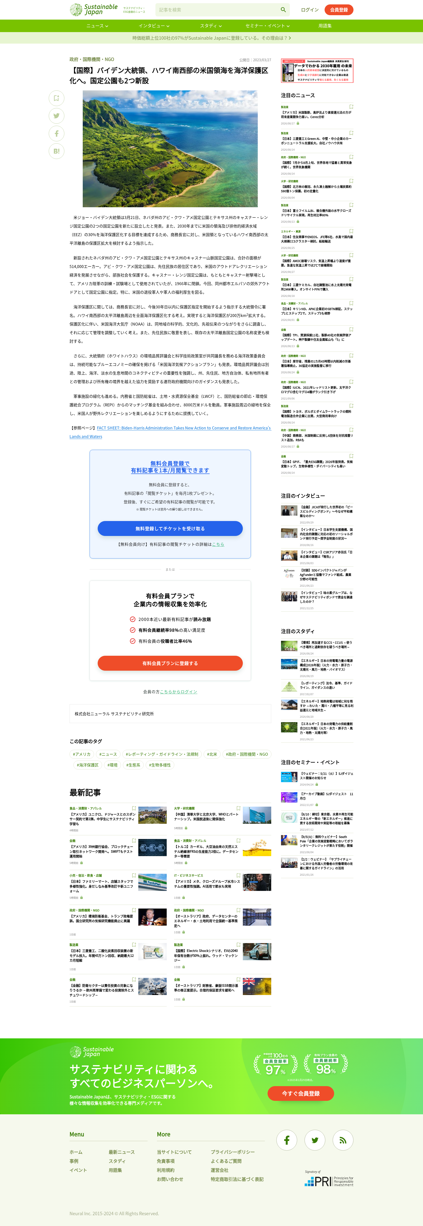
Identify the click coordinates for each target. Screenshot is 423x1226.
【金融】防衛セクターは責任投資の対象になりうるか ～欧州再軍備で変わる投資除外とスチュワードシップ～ (102, 990)
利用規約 (166, 1170)
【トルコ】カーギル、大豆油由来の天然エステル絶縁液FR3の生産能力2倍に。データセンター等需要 (206, 851)
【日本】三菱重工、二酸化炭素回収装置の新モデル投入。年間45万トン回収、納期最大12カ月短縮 (102, 955)
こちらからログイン (178, 691)
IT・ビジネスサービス (188, 875)
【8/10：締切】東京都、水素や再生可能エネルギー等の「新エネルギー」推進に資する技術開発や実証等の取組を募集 (326, 818)
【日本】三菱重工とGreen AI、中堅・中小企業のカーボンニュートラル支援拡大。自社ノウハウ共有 (316, 140)
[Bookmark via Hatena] (56, 151)
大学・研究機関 (184, 808)
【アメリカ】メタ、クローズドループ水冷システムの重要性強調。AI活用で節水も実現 (207, 883)
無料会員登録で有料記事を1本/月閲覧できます (170, 466)
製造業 (74, 945)
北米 (213, 754)
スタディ (208, 25)
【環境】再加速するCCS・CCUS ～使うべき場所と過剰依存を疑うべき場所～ (326, 644)
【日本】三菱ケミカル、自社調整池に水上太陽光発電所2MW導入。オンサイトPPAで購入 (316, 287)
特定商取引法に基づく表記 (237, 1179)
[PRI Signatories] (329, 1179)
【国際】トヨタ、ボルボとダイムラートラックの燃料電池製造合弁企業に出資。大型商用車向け (316, 413)
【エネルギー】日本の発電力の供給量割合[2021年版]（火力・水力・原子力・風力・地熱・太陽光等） (326, 728)
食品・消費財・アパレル (86, 808)
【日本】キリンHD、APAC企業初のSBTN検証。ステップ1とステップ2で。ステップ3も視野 (317, 311)
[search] (283, 9)
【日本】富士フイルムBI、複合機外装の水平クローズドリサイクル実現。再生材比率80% (316, 212)
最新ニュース (122, 1152)
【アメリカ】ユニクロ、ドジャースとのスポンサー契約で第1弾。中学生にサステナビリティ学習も (103, 819)
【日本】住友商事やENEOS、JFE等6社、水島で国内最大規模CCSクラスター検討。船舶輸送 (317, 239)
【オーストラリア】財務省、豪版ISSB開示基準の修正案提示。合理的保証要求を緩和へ (206, 988)
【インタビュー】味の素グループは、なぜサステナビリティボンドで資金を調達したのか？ (326, 597)
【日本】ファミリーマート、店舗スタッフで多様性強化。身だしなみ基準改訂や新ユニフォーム (101, 886)
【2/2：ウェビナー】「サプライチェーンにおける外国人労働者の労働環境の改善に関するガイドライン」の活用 (326, 863)
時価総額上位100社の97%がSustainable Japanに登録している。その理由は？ (210, 38)
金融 (72, 840)
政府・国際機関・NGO (92, 59)
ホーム (76, 1152)
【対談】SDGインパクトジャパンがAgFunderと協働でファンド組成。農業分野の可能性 (325, 574)
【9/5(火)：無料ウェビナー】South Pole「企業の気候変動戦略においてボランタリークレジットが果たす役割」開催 (326, 841)
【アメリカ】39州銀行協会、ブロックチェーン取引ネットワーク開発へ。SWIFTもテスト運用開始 (101, 851)
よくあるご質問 (226, 1161)
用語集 (325, 25)
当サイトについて (174, 1152)
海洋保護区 (89, 765)
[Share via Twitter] (56, 116)
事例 (74, 1161)
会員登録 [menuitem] (339, 9)
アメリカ (83, 754)
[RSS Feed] (343, 1140)
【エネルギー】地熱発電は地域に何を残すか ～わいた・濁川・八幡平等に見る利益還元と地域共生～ (326, 705)
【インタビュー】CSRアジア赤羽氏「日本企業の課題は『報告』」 (326, 554)
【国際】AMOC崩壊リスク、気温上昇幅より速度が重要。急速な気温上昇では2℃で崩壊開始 (316, 263)
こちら (218, 544)
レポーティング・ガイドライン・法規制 (163, 754)
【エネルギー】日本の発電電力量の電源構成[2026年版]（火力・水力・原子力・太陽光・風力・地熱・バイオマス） (326, 664)
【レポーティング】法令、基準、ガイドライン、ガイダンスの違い (326, 685)
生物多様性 (161, 765)
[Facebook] (286, 1140)
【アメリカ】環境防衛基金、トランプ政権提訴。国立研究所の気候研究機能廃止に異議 (101, 918)
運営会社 (219, 1170)
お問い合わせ (170, 1179)
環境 (114, 765)
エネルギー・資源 (291, 231)
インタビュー (152, 25)
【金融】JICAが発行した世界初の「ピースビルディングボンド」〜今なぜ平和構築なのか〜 (326, 511)
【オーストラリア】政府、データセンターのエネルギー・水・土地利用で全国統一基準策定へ (206, 921)
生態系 (134, 765)
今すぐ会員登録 (301, 1093)
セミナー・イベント (265, 25)
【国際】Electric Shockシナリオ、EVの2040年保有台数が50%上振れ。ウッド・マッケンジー (206, 955)
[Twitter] (315, 1140)
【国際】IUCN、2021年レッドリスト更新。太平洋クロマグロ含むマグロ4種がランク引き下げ (316, 389)
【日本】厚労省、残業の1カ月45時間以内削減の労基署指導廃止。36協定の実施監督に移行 (316, 363)
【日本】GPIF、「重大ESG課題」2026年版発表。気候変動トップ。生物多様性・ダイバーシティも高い (317, 464)
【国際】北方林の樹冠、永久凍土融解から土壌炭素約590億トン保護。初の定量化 (316, 188)
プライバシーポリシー (233, 1152)
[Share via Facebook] (56, 133)
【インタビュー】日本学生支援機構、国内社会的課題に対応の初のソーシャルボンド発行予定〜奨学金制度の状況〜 (326, 533)
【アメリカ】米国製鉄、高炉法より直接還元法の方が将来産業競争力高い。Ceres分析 (316, 114)
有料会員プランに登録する (170, 663)
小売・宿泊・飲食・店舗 (86, 875)
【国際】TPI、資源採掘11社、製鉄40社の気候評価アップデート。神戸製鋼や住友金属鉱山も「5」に (316, 337)
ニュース (95, 25)
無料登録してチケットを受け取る (170, 528)
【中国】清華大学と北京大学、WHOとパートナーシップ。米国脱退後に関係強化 (206, 816)
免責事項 (166, 1161)
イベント (78, 1170)
